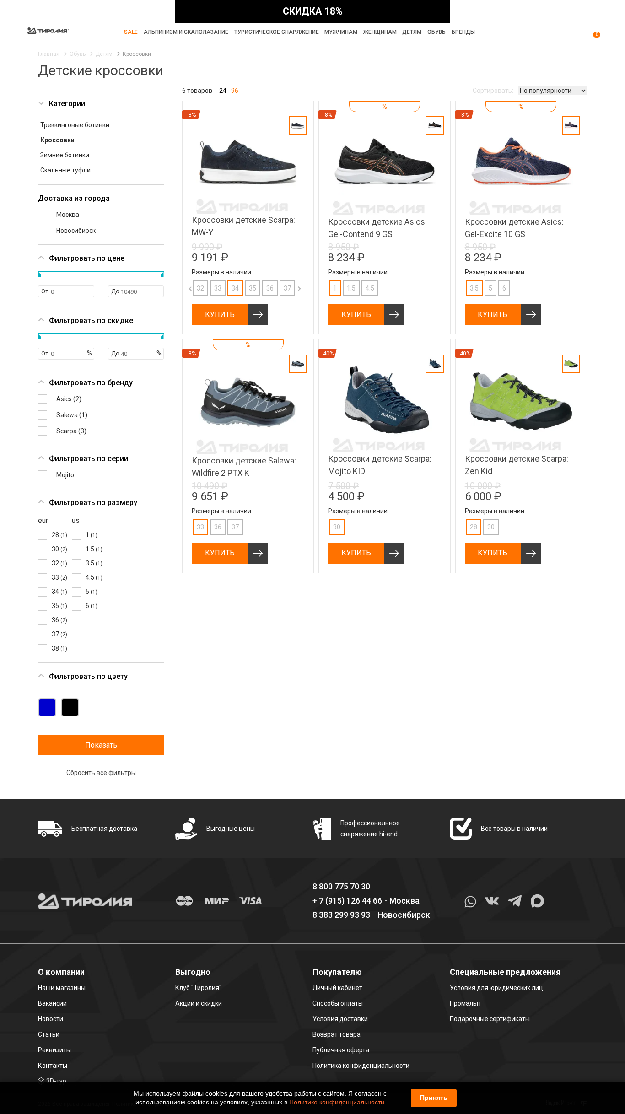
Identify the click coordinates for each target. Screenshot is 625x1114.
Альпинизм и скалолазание (186, 32)
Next (290, 288)
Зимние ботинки (64, 155)
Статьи (48, 1034)
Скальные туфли (65, 170)
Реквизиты (54, 1050)
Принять (433, 1097)
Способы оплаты (337, 1003)
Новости (50, 1019)
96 (234, 90)
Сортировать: (493, 90)
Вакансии (52, 1003)
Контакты (52, 1065)
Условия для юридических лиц (496, 987)
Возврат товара (336, 1034)
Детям (411, 32)
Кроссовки (57, 140)
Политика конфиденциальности (360, 1065)
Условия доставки (340, 1019)
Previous (182, 288)
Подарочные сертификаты (490, 1019)
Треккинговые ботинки (74, 125)
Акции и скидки (198, 1003)
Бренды (463, 32)
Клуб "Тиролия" (198, 987)
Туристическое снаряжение (276, 32)
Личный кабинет (337, 987)
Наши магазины (62, 987)
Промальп (465, 1003)
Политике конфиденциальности (336, 1102)
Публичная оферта (340, 1050)
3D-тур (56, 1081)
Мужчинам (340, 32)
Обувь (436, 32)
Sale (131, 32)
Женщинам (380, 32)
